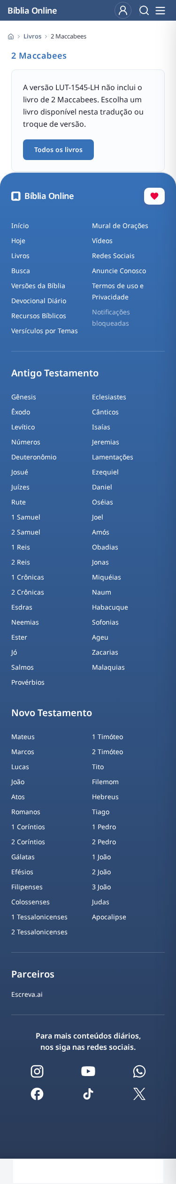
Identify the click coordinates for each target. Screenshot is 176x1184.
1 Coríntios (28, 826)
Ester (19, 637)
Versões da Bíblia (38, 285)
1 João (101, 856)
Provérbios (28, 682)
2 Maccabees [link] (68, 36)
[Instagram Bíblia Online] (37, 1071)
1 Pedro (104, 826)
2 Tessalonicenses (39, 931)
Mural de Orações (120, 225)
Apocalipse (109, 916)
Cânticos (105, 411)
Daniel (102, 486)
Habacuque (110, 607)
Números (25, 441)
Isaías (101, 426)
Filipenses (27, 886)
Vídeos (102, 240)
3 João (101, 886)
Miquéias (106, 577)
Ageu (100, 637)
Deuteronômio (33, 456)
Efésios (22, 871)
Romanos (25, 811)
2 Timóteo (107, 751)
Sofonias (105, 622)
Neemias (25, 622)
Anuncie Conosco (119, 270)
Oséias (102, 501)
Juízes (20, 486)
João (17, 781)
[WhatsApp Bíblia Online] (139, 1071)
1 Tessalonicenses (39, 916)
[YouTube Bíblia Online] (88, 1071)
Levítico (23, 426)
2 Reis (20, 562)
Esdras (21, 607)
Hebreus (105, 796)
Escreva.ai (27, 994)
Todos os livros (58, 149)
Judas (100, 901)
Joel (97, 516)
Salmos (22, 667)
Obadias (105, 546)
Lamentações (112, 456)
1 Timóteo (107, 736)
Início (20, 225)
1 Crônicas (27, 577)
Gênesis (23, 396)
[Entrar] (123, 10)
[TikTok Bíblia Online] (88, 1093)
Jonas (100, 562)
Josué (19, 471)
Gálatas (23, 856)
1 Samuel (25, 516)
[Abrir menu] (160, 10)
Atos (18, 796)
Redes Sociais (113, 255)
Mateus (23, 736)
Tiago (100, 811)
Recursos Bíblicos (38, 315)
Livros (32, 36)
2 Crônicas (27, 592)
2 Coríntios (28, 841)
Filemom (105, 781)
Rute (18, 501)
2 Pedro (104, 841)
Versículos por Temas (44, 330)
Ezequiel (105, 471)
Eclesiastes (109, 396)
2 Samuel (25, 531)
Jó (14, 652)
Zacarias (105, 652)
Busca (20, 270)
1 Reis (20, 546)
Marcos (22, 751)
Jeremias (105, 441)
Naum (101, 592)
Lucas (20, 766)
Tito (98, 766)
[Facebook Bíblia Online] (37, 1093)
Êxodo (20, 411)
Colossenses (30, 901)
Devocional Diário (38, 300)
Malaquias (108, 667)
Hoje (18, 240)
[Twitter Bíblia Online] (139, 1093)
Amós (100, 531)
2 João (101, 871)
